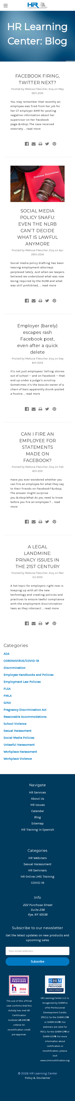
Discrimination (14, 668)
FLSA (7, 689)
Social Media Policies (19, 738)
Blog (37, 817)
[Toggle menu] (5, 5)
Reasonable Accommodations (25, 717)
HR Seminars (37, 870)
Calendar (37, 811)
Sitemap (37, 823)
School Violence (15, 724)
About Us (37, 798)
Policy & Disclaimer (37, 1078)
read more (33, 128)
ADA (6, 654)
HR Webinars (37, 858)
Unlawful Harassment (19, 745)
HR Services (37, 792)
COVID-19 (37, 883)
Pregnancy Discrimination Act (25, 710)
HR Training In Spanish (37, 829)
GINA (7, 703)
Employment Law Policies (22, 682)
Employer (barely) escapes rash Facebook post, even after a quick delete (37, 339)
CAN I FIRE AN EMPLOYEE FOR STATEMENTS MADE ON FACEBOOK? (37, 447)
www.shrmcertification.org (54, 1060)
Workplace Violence (18, 759)
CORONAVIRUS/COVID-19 (21, 661)
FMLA (8, 696)
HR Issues (37, 805)
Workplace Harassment (20, 752)
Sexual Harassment (17, 731)
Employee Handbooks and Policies (29, 675)
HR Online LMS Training (37, 876)
